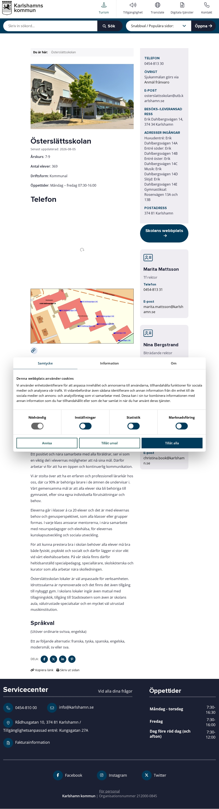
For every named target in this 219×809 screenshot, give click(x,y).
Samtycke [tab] (45, 363)
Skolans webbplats (164, 230)
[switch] (85, 426)
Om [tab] (173, 363)
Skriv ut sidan (69, 670)
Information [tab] (109, 363)
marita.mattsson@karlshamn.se (163, 309)
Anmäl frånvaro (156, 82)
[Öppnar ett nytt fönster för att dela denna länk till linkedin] (62, 659)
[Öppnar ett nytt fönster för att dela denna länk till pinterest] (71, 659)
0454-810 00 (26, 707)
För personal (109, 791)
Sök (111, 26)
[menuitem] (104, 9)
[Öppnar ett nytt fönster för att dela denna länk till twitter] (53, 659)
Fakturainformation (32, 742)
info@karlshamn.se (76, 707)
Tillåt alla (172, 443)
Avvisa (47, 443)
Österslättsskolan (63, 52)
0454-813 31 (153, 289)
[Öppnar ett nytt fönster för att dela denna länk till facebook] (44, 659)
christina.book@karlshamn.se (164, 460)
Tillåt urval (109, 443)
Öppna (202, 26)
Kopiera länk (44, 670)
